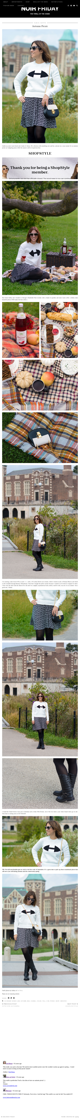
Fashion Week (8, 5)
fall (44, 1001)
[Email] (74, 5)
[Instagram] (68, 5)
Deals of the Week (40, 2)
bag (28, 1001)
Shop (28, 2)
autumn (23, 1001)
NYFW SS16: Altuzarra (10, 1005)
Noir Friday (10, 1116)
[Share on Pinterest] (14, 998)
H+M (48, 1001)
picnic (52, 1001)
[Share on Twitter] (11, 998)
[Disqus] (40, 1034)
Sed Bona (20, 990)
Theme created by (70, 1116)
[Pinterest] (71, 5)
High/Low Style (71, 1005)
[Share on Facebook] (8, 998)
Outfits (43, 22)
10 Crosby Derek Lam (12, 1001)
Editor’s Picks (57, 2)
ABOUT (5, 2)
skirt (57, 1001)
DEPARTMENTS (17, 2)
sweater (63, 1001)
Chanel (33, 1001)
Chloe (39, 1001)
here (25, 581)
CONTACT (21, 5)
